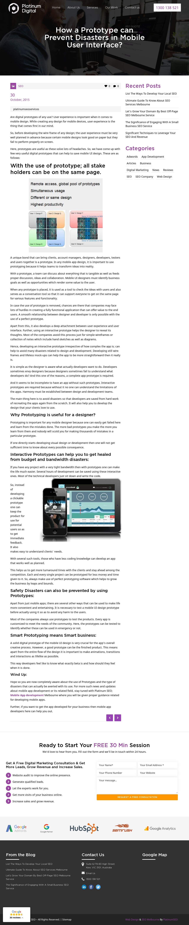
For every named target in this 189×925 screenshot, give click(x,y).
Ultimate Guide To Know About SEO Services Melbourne (36, 870)
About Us (73, 7)
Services (92, 7)
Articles (131, 163)
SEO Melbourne (150, 919)
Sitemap (66, 919)
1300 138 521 (167, 7)
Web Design (164, 176)
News (155, 170)
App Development (153, 156)
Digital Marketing (138, 170)
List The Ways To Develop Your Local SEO (151, 93)
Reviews (168, 170)
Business (145, 163)
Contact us (132, 7)
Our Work (111, 7)
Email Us (90, 873)
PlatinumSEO (170, 919)
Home (56, 7)
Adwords (132, 156)
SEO (20, 86)
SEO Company (144, 176)
